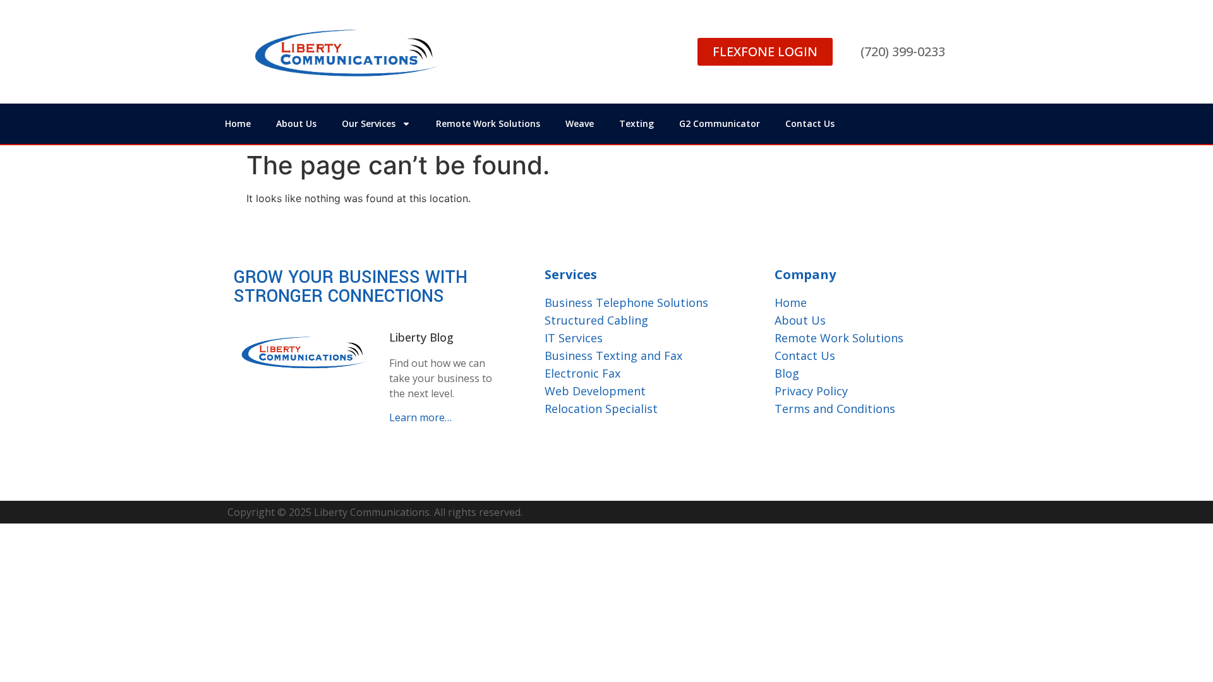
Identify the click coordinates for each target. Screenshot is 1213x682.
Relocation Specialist (601, 408)
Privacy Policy (811, 390)
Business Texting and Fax (613, 355)
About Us (296, 123)
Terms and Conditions (835, 408)
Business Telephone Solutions (626, 302)
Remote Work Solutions (488, 123)
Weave (579, 123)
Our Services (368, 123)
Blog (787, 373)
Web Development (595, 390)
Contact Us (810, 123)
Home (238, 123)
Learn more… (420, 417)
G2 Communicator (719, 123)
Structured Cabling (596, 320)
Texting (636, 123)
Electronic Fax (582, 373)
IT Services (574, 337)
